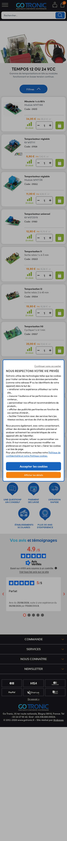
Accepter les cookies (33, 466)
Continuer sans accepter (47, 366)
